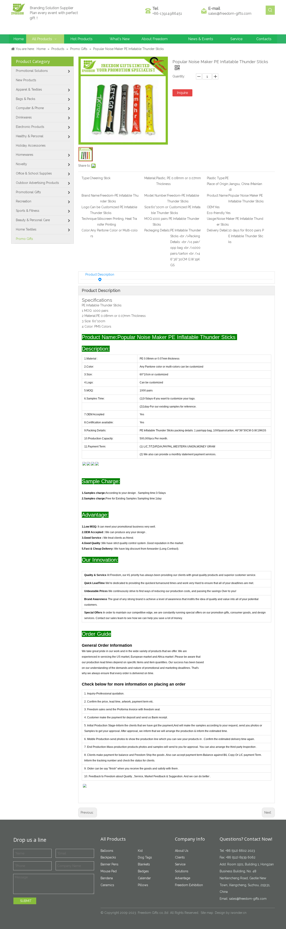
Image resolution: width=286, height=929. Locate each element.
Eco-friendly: (216, 213)
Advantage (182, 878)
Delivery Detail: (217, 230)
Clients (180, 857)
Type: (86, 178)
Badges (143, 871)
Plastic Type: (216, 178)
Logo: (86, 207)
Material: (150, 178)
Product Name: (217, 195)
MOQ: (148, 218)
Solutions (181, 871)
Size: (147, 207)
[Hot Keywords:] (270, 10)
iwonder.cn (238, 912)
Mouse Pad (109, 871)
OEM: (210, 207)
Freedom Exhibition (189, 885)
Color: (86, 230)
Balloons (107, 850)
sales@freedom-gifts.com (229, 13)
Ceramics (107, 885)
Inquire (182, 93)
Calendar (144, 878)
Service (180, 864)
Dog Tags (145, 857)
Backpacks (108, 857)
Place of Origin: (218, 184)
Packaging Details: (157, 230)
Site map (207, 912)
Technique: (89, 218)
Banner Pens (109, 864)
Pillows (143, 885)
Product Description (99, 274)
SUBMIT (26, 901)
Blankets (144, 864)
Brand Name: (91, 195)
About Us (181, 850)
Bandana (107, 878)
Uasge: (212, 218)
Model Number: (155, 195)
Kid (140, 850)
